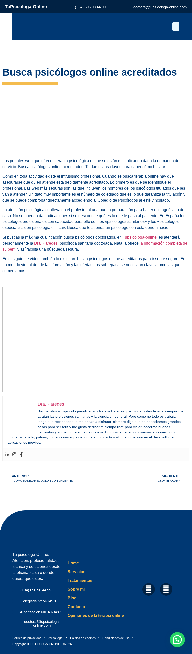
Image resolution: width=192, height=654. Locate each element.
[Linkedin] (7, 454)
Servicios (77, 572)
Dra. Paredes (46, 243)
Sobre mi (76, 589)
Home (73, 563)
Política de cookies (83, 638)
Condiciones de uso (116, 638)
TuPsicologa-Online (26, 6)
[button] (176, 26)
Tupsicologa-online (140, 237)
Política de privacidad (27, 638)
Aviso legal (56, 638)
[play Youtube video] (96, 339)
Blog (72, 598)
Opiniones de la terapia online (96, 615)
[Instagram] (14, 454)
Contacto (76, 607)
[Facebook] (21, 454)
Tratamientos (80, 580)
